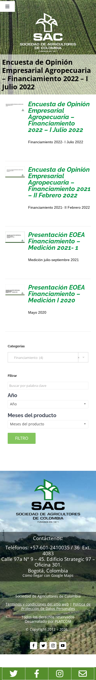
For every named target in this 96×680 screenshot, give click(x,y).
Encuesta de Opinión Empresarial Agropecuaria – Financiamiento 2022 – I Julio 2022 (59, 116)
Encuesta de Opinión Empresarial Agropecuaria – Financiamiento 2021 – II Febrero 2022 (59, 182)
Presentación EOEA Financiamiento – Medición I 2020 (56, 293)
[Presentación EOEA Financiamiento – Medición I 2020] (15, 286)
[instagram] (53, 645)
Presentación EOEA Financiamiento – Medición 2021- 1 (56, 241)
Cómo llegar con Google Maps (48, 575)
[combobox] (48, 357)
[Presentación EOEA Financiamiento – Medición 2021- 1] (15, 233)
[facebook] (33, 645)
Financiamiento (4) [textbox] (45, 357)
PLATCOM (63, 621)
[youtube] (62, 645)
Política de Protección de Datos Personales (56, 606)
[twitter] (43, 645)
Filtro (21, 438)
